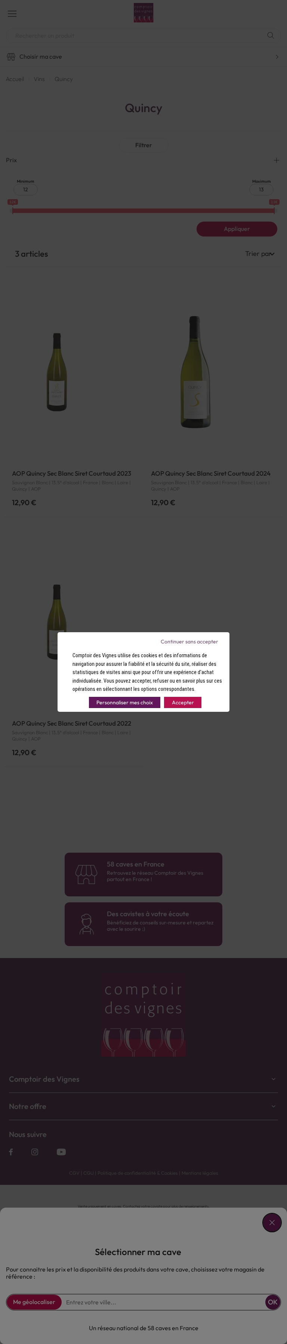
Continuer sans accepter (189, 641)
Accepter (183, 702)
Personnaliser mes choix (124, 702)
